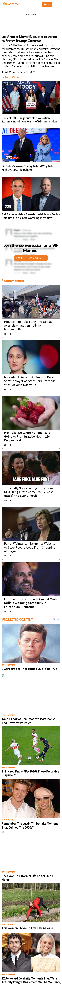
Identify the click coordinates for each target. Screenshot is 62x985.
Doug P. (7, 501)
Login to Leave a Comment (31, 258)
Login (47, 4)
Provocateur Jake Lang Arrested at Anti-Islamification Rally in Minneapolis (28, 325)
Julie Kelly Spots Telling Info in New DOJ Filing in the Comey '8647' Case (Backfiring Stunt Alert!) (29, 492)
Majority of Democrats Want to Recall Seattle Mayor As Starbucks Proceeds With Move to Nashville (30, 381)
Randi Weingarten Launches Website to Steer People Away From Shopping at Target (30, 547)
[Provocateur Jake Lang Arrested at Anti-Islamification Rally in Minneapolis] (31, 301)
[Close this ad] (60, 983)
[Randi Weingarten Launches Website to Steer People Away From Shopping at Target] (31, 523)
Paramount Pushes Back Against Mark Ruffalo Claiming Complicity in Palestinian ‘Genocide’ (30, 603)
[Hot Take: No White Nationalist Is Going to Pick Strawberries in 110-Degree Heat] (31, 412)
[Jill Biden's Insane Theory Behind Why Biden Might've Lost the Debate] (31, 145)
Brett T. (7, 334)
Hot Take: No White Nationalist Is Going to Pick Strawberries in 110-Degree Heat (27, 436)
